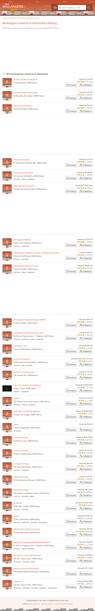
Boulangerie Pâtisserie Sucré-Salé (28, 332)
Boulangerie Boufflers (23, 172)
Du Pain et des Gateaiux (24, 372)
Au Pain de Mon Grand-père (26, 92)
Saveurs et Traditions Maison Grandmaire (32, 542)
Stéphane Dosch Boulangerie (26, 568)
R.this (16, 516)
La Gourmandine (21, 437)
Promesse (18, 503)
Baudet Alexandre (22, 159)
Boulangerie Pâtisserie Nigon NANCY (30, 319)
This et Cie (18, 581)
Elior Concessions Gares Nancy (27, 385)
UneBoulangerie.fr (13, 7)
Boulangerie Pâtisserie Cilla (26, 265)
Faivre (16, 398)
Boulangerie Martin (22, 239)
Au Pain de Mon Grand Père (25, 79)
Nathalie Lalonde (21, 489)
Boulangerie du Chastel (24, 185)
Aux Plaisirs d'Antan (22, 105)
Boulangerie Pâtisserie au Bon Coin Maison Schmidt (36, 252)
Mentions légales (47, 604)
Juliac (16, 424)
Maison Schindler (21, 476)
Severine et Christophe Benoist (27, 555)
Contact (56, 604)
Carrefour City (20, 345)
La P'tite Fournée (21, 450)
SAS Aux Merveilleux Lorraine (27, 529)
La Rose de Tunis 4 (22, 463)
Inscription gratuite (66, 604)
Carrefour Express (22, 359)
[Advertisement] (47, 49)
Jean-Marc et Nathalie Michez (27, 411)
